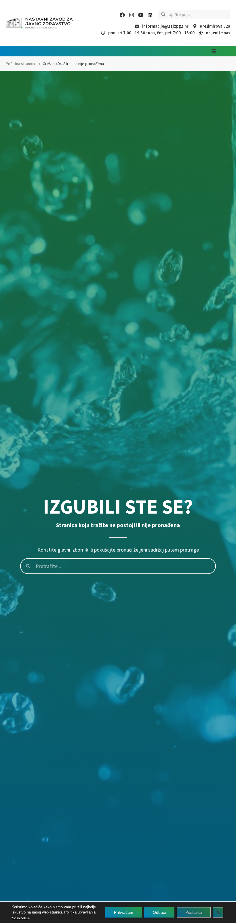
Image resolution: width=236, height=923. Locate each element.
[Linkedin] (150, 15)
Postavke (193, 912)
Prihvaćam (123, 912)
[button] (214, 51)
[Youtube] (140, 15)
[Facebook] (122, 15)
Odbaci (159, 912)
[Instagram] (131, 15)
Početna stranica (20, 63)
